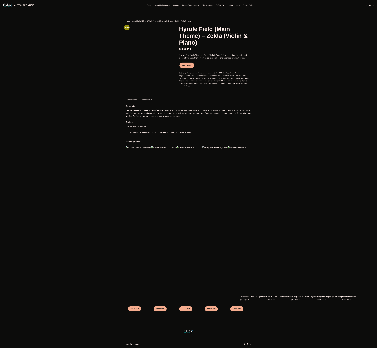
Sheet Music (136, 21)
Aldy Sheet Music (24, 5)
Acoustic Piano (189, 76)
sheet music (198, 83)
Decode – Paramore (349, 297)
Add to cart (187, 65)
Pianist (244, 81)
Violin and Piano (242, 83)
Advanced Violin (214, 76)
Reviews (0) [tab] (146, 100)
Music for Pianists (191, 81)
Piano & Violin (147, 21)
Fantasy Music (200, 78)
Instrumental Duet (237, 78)
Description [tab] (132, 100)
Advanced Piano (201, 76)
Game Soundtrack (213, 78)
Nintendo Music (220, 81)
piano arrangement (186, 83)
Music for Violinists (206, 81)
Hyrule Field (225, 78)
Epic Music (191, 78)
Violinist (182, 86)
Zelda (188, 86)
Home (128, 21)
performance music (233, 81)
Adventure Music (227, 76)
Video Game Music (232, 73)
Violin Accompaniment (227, 83)
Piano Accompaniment (206, 73)
